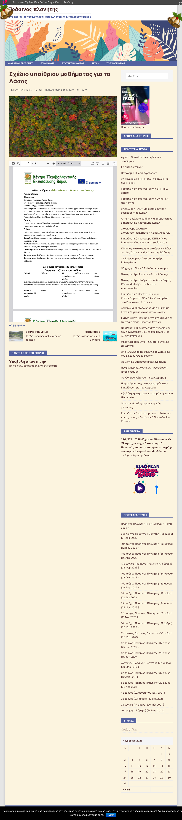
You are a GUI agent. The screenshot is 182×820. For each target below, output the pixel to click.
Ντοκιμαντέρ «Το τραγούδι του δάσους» (144, 274)
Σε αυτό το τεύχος (132, 166)
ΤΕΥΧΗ (95, 63)
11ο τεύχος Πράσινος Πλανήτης (140, 633)
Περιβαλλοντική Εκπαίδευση (58, 89)
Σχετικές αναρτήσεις (137, 455)
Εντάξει (111, 815)
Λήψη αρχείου (17, 325)
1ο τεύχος (127, 710)
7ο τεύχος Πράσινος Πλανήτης (139, 662)
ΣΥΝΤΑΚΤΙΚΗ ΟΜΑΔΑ (73, 63)
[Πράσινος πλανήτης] (91, 58)
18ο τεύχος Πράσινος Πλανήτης (140, 553)
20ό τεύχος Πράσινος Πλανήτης (140, 533)
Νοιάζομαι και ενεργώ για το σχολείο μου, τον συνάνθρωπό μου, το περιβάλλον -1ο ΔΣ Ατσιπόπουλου (146, 331)
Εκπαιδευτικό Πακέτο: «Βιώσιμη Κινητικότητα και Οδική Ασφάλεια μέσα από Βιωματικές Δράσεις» (144, 298)
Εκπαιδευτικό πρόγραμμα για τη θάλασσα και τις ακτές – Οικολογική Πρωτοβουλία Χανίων (146, 417)
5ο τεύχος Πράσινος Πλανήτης (139, 682)
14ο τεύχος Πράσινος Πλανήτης (140, 593)
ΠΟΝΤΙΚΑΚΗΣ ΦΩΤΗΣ (25, 89)
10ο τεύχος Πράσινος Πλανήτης (140, 623)
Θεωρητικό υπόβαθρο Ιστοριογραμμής (143, 361)
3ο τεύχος (127, 698)
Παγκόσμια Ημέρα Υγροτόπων (139, 172)
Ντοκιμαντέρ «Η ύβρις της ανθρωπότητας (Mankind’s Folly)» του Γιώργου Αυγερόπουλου (146, 284)
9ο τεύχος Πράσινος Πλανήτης (139, 642)
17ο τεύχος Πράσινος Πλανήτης (140, 563)
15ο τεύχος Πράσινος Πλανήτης (140, 583)
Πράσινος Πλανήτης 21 (134, 523)
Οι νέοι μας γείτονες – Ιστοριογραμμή (143, 377)
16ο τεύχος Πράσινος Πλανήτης (140, 573)
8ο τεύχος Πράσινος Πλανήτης (139, 652)
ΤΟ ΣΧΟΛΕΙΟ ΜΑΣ (115, 63)
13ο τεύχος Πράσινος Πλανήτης (140, 603)
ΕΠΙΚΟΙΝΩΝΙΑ (47, 63)
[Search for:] (147, 76)
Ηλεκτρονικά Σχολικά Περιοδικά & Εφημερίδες (35, 2)
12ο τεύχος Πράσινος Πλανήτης (140, 613)
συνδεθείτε (51, 365)
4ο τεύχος (127, 692)
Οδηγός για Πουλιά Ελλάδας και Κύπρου (144, 268)
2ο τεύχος (127, 704)
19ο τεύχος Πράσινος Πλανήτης (140, 543)
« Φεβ (126, 789)
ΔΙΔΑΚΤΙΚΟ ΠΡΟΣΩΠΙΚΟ (20, 63)
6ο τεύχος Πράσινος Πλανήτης (139, 672)
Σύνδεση (68, 2)
